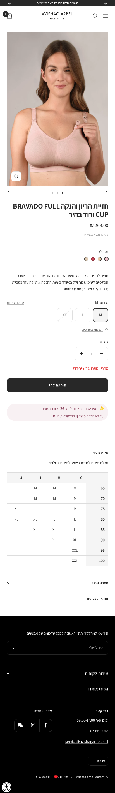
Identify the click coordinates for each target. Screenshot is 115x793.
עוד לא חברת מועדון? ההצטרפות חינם (78, 416)
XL (65, 314)
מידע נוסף (100, 452)
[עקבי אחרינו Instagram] (33, 725)
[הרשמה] (14, 648)
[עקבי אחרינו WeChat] (20, 725)
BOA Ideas (42, 777)
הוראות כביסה (97, 598)
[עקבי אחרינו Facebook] (45, 725)
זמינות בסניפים (92, 329)
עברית (101, 761)
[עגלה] (9, 16)
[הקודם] (106, 193)
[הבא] (9, 193)
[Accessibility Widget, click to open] (6, 787)
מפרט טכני (100, 583)
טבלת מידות (15, 302)
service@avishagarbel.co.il (86, 741)
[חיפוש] (95, 16)
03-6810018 (99, 730)
